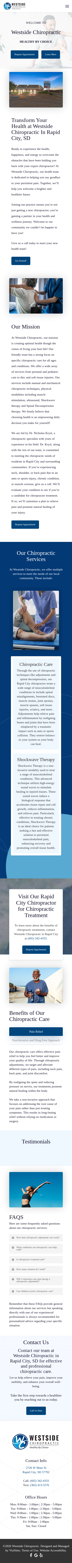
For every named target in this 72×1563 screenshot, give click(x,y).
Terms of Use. (30, 1550)
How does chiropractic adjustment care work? (38, 1237)
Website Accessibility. (53, 1550)
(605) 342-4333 (37, 938)
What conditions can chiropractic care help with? (36, 1248)
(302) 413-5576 (39, 1485)
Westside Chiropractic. (26, 1546)
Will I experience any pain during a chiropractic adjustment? (33, 1280)
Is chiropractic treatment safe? (30, 1259)
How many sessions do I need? (30, 1269)
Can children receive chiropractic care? (34, 1291)
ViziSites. (15, 1550)
